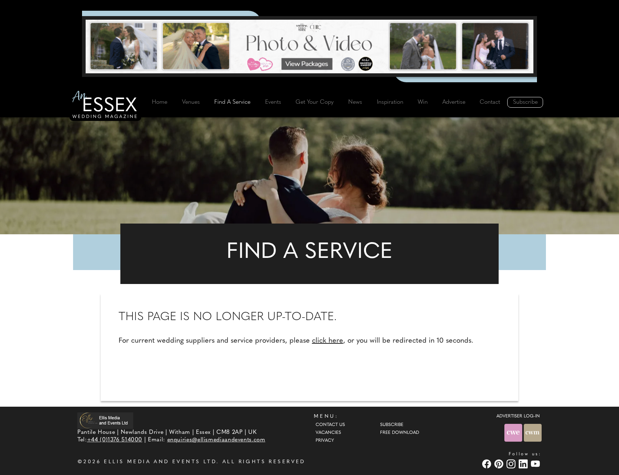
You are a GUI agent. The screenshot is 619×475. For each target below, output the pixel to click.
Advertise (453, 102)
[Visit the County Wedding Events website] (514, 432)
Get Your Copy (315, 102)
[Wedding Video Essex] (309, 46)
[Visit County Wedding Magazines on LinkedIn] (524, 463)
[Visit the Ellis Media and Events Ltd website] (105, 420)
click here (327, 340)
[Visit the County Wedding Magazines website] (533, 432)
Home (159, 102)
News (355, 102)
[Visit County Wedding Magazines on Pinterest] (499, 463)
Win (423, 102)
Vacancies (328, 433)
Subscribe (525, 102)
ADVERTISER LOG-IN (518, 416)
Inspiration (390, 102)
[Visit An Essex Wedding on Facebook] (487, 463)
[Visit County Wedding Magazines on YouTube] (536, 463)
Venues (191, 102)
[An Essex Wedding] (105, 105)
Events (273, 102)
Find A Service (232, 102)
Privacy (325, 441)
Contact (490, 102)
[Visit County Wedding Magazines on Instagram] (512, 463)
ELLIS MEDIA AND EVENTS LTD (160, 462)
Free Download (399, 433)
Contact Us (330, 425)
